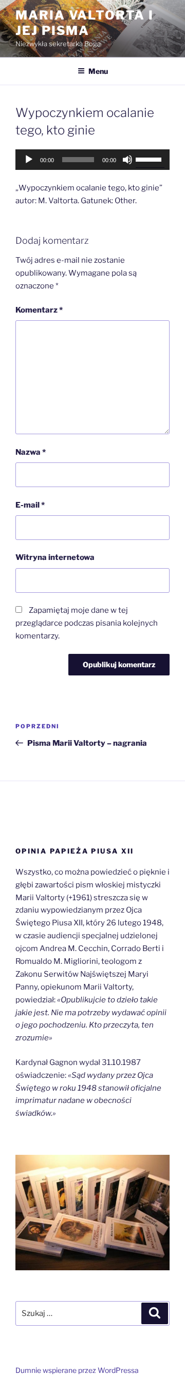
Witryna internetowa (55, 557)
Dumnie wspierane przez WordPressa (77, 1370)
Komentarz (39, 310)
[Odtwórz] (29, 159)
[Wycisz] (127, 159)
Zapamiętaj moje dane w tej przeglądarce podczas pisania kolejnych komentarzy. (86, 623)
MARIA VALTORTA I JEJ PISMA (84, 23)
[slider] (150, 158)
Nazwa (30, 452)
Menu (98, 71)
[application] (92, 159)
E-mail (30, 505)
